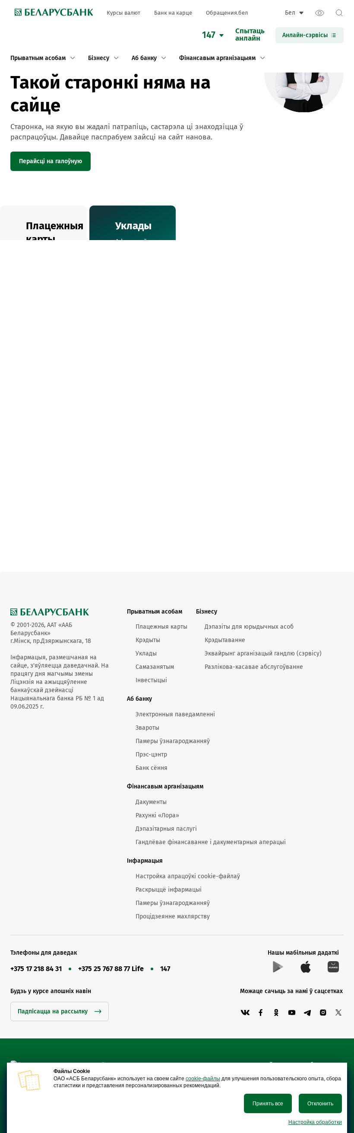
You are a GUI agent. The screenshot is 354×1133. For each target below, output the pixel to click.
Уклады (146, 653)
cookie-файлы (203, 1079)
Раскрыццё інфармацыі (169, 889)
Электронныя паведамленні (175, 714)
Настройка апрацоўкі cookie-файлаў (188, 876)
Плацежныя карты (161, 626)
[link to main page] (51, 13)
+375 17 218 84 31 (36, 969)
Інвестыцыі (151, 680)
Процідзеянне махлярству (173, 916)
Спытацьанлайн (250, 35)
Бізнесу (206, 611)
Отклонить (320, 1104)
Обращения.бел (227, 12)
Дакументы (151, 802)
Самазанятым (155, 667)
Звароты (147, 727)
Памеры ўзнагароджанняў (173, 741)
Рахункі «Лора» (157, 815)
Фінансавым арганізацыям (165, 786)
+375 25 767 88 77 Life (111, 969)
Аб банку (139, 699)
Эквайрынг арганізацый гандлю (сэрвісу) (263, 653)
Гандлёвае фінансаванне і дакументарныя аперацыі (211, 842)
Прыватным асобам (154, 611)
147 (165, 969)
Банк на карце (173, 12)
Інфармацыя (145, 860)
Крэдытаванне (225, 640)
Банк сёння (152, 768)
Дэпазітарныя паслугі (166, 828)
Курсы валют (123, 12)
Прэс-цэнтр (151, 754)
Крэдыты (148, 640)
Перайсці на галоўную (50, 161)
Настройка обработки (315, 1122)
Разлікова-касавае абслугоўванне (254, 667)
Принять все (268, 1104)
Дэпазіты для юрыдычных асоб (249, 626)
